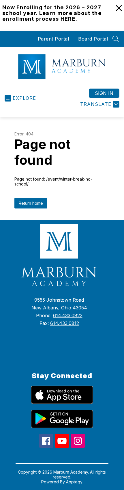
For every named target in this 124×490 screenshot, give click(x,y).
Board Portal (93, 39)
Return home (31, 203)
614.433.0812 (64, 323)
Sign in (104, 93)
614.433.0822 (67, 315)
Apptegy (74, 481)
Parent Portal (53, 39)
